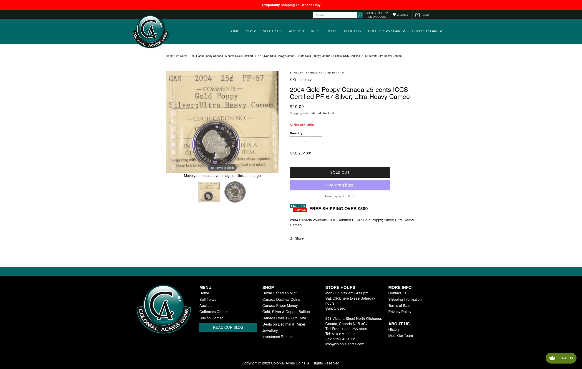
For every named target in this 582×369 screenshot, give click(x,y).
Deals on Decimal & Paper (283, 324)
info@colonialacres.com (344, 343)
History (394, 329)
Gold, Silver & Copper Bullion (286, 311)
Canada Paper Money (280, 305)
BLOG (331, 31)
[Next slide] (273, 122)
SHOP (251, 31)
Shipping (296, 113)
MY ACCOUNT (378, 16)
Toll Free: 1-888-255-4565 (346, 328)
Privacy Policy (399, 311)
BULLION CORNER (427, 31)
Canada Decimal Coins (281, 299)
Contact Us (397, 293)
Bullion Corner (211, 318)
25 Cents (181, 56)
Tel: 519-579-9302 (340, 333)
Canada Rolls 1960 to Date (284, 318)
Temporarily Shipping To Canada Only (291, 5)
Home (169, 56)
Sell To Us (207, 299)
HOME (234, 31)
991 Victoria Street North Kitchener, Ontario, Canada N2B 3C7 (353, 321)
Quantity (296, 133)
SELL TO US (272, 31)
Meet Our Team (400, 335)
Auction (205, 305)
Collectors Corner (213, 311)
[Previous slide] (170, 122)
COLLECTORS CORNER (386, 31)
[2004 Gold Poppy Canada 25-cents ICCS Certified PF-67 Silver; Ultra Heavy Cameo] (209, 192)
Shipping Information (405, 299)
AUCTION (296, 31)
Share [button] (299, 238)
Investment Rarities (277, 336)
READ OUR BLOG (228, 327)
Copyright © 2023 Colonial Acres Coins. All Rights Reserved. (291, 363)
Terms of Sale (399, 305)
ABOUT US (352, 31)
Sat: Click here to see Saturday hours (350, 301)
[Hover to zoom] (222, 121)
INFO (315, 31)
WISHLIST (403, 14)
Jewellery (270, 330)
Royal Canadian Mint (279, 293)
